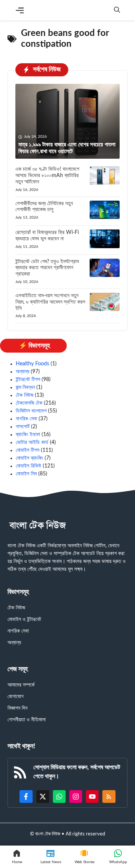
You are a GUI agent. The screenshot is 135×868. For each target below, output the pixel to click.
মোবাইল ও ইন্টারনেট (24, 619)
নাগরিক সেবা (26, 418)
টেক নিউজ (24, 395)
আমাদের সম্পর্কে (21, 685)
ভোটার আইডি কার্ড (32, 442)
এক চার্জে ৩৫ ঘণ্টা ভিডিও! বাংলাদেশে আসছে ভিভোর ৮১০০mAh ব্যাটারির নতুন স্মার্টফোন (47, 176)
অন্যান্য (22, 371)
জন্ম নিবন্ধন (25, 387)
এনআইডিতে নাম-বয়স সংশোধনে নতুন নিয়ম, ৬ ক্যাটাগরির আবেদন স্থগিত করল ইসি (50, 302)
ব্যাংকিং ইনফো (28, 434)
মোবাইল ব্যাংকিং (29, 458)
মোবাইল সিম (26, 473)
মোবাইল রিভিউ (28, 466)
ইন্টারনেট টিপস (28, 379)
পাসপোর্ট (23, 426)
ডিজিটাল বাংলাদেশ (31, 411)
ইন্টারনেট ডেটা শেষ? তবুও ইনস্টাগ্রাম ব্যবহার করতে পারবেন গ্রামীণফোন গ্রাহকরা (47, 268)
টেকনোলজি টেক (29, 403)
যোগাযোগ (16, 696)
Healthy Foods (32, 363)
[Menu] (20, 10)
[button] (117, 10)
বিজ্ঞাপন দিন (17, 708)
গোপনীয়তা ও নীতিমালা (27, 719)
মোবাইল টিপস (27, 450)
